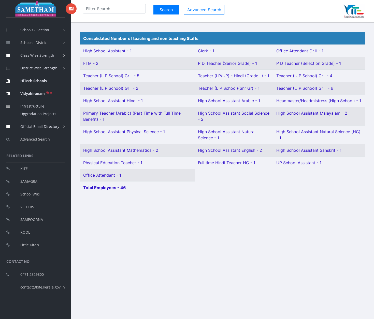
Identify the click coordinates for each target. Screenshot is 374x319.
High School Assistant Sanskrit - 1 (308, 150)
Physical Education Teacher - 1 (112, 162)
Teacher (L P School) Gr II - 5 (111, 75)
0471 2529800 (32, 274)
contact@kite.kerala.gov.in (42, 287)
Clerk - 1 (206, 50)
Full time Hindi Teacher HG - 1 (226, 162)
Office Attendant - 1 (102, 175)
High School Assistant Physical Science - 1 (124, 131)
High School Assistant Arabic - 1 (229, 100)
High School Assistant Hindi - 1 (113, 100)
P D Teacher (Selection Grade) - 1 (308, 63)
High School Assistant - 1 (107, 50)
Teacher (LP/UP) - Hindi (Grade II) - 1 (233, 75)
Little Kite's (29, 244)
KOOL (25, 232)
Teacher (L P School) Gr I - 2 (110, 88)
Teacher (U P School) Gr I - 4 (304, 75)
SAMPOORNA (31, 219)
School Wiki (30, 194)
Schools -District (34, 42)
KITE (24, 168)
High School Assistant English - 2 (230, 150)
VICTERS (27, 206)
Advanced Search (35, 139)
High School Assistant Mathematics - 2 (120, 150)
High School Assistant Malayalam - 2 (311, 113)
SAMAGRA (28, 181)
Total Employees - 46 (104, 187)
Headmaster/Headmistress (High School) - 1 (318, 100)
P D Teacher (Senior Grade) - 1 (227, 63)
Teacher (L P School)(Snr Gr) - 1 (229, 88)
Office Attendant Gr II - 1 (299, 50)
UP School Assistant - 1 (298, 162)
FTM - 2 (90, 63)
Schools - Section (34, 29)
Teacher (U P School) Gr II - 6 (304, 88)
